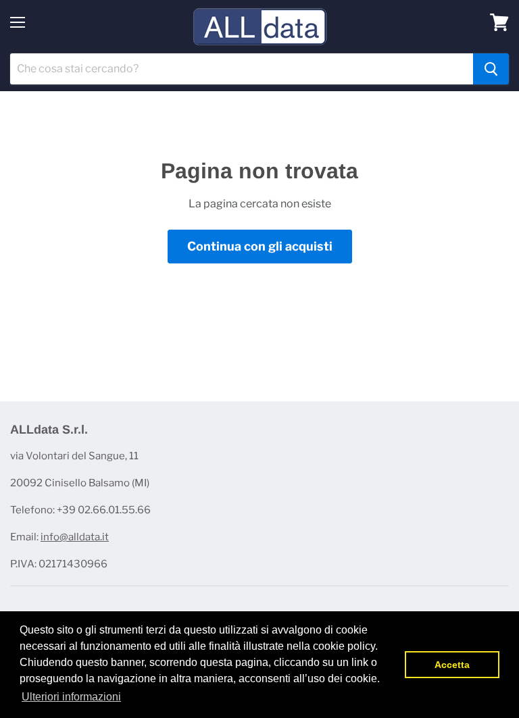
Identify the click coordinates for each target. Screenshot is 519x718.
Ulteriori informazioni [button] (71, 696)
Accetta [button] (452, 664)
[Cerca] (491, 68)
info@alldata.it (75, 537)
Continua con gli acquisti (259, 246)
